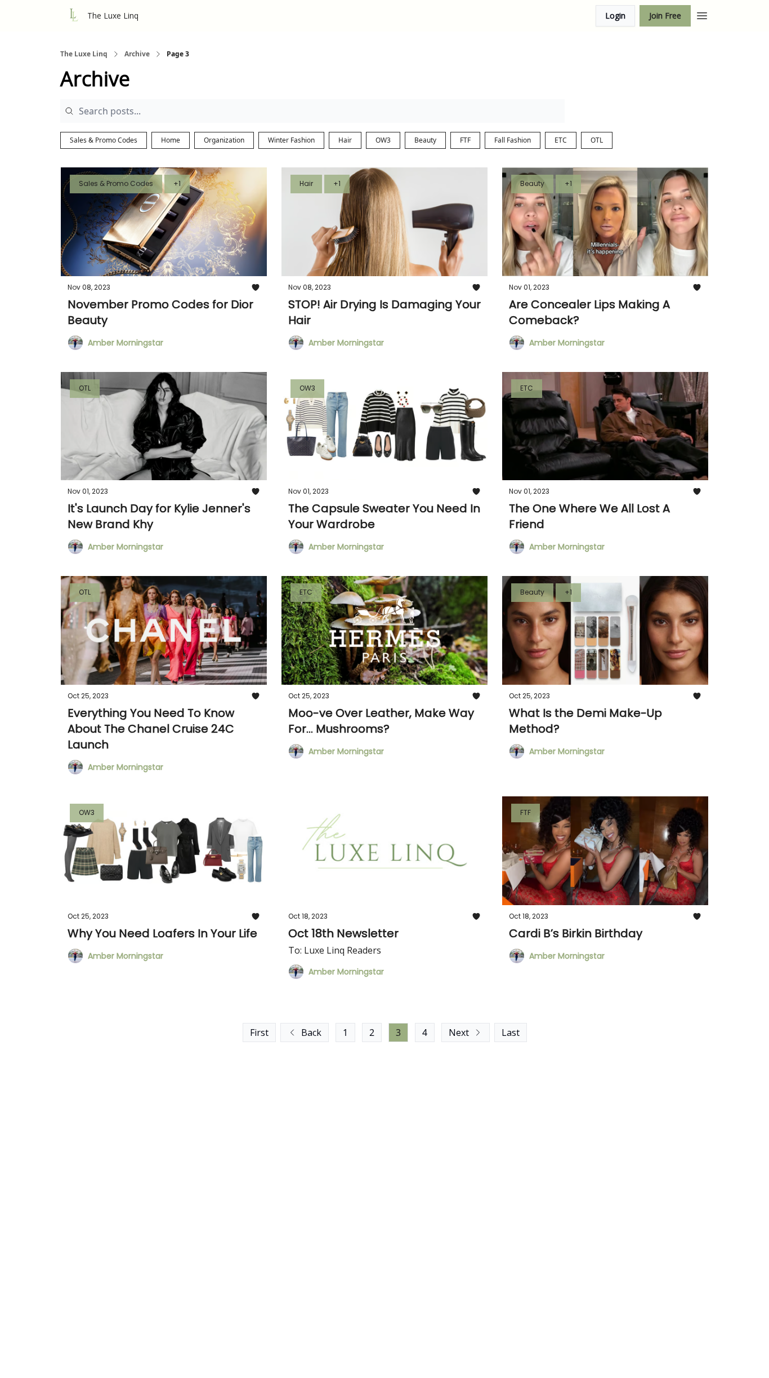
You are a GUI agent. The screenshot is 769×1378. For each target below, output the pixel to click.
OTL (597, 140)
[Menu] (702, 14)
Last (511, 1032)
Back (311, 1032)
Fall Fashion (512, 140)
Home (170, 140)
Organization (224, 140)
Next (459, 1032)
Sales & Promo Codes (103, 140)
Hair (345, 140)
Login (615, 15)
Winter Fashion (291, 140)
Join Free (665, 15)
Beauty (425, 140)
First (259, 1032)
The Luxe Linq (84, 54)
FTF (465, 140)
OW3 (383, 140)
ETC (561, 140)
